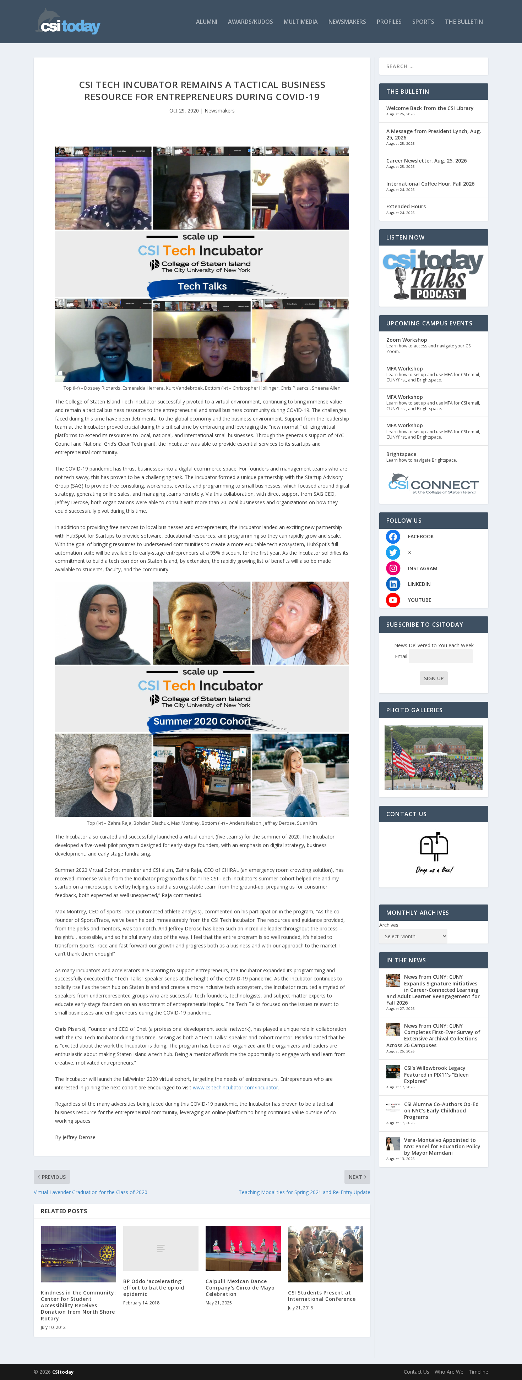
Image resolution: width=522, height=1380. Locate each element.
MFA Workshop (404, 368)
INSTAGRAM (422, 568)
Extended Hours (406, 206)
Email (402, 656)
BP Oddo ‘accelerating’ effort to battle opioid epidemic (153, 1287)
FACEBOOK (421, 536)
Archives (388, 925)
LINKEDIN (419, 584)
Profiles (389, 22)
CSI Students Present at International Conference (321, 1295)
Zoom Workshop (406, 339)
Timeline (478, 1371)
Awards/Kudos (250, 22)
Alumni (206, 22)
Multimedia (301, 22)
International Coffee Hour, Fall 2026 (430, 183)
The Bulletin (464, 22)
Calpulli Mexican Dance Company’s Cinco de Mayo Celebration (240, 1287)
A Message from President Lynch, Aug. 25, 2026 (433, 134)
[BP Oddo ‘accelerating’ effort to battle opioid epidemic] (161, 1248)
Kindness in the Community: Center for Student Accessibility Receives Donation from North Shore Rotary (78, 1305)
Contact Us (416, 1371)
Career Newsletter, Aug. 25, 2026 (426, 160)
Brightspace (401, 454)
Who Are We (449, 1371)
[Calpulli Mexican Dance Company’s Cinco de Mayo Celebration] (243, 1248)
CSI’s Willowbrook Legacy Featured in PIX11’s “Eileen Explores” (436, 1074)
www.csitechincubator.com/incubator (235, 1087)
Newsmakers (347, 22)
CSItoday (63, 1372)
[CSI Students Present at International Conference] (325, 1254)
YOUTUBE (419, 599)
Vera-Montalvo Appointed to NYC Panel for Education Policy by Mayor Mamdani (442, 1146)
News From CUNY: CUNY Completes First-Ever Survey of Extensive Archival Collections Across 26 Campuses (433, 1035)
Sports (423, 22)
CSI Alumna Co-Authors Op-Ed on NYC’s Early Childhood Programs (441, 1110)
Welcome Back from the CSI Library (430, 108)
